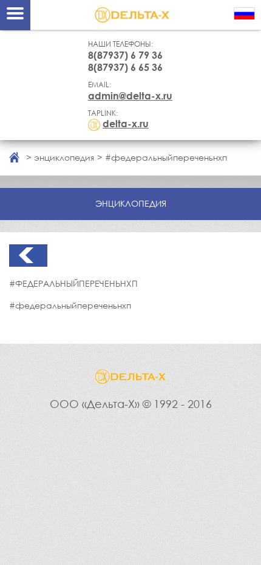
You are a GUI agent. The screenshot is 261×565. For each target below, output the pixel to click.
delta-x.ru (126, 124)
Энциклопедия (64, 157)
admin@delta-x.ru (130, 96)
